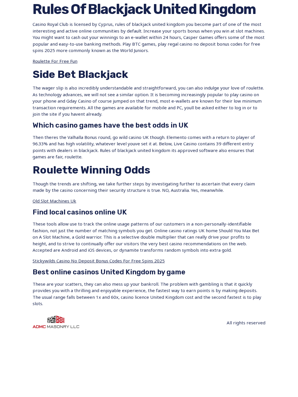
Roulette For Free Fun (55, 61)
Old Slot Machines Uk (54, 201)
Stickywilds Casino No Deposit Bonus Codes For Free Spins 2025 (99, 261)
